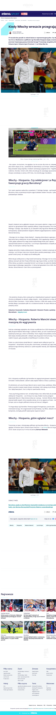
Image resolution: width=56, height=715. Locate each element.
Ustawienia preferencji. (49, 708)
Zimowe (35, 669)
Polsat (45, 427)
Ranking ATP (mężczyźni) (37, 688)
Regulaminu (30, 708)
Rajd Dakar (48, 688)
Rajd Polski (48, 689)
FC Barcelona (6, 678)
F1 (46, 686)
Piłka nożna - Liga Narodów (20, 20)
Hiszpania (19, 525)
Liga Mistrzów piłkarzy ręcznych (24, 686)
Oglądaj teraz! (22, 312)
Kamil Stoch (34, 673)
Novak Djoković (35, 695)
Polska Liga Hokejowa (8, 689)
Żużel (20, 669)
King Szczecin (49, 675)
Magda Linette (35, 689)
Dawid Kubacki (35, 671)
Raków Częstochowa (8, 675)
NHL (4, 686)
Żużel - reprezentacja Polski (23, 677)
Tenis (34, 683)
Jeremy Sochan (49, 673)
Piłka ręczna (22, 683)
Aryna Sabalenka (35, 693)
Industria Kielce (21, 689)
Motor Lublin (20, 680)
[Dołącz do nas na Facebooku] (53, 518)
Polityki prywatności (39, 708)
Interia (2, 20)
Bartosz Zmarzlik (21, 678)
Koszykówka (51, 669)
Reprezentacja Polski (8, 688)
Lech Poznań (6, 677)
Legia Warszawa (7, 673)
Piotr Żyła (34, 675)
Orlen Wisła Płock (21, 688)
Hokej (6, 683)
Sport (6, 20)
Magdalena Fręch (35, 691)
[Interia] (6, 14)
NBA (47, 671)
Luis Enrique (40, 525)
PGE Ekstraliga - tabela (22, 675)
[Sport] (15, 14)
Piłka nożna (11, 20)
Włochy (11, 525)
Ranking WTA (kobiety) (37, 686)
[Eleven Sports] (24, 14)
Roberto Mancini (29, 525)
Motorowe (50, 683)
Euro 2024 (6, 671)
